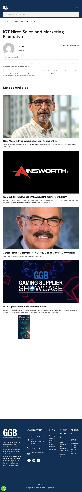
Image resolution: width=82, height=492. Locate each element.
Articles (10, 22)
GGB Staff (21, 51)
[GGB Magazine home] (5, 8)
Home (4, 22)
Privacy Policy (41, 484)
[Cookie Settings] (3, 488)
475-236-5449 (35, 448)
